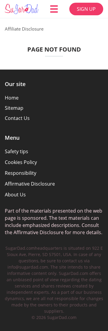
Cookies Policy (21, 162)
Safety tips (16, 151)
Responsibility (20, 173)
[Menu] (54, 9)
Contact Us (17, 118)
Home (12, 97)
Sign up (86, 9)
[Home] (21, 9)
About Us (15, 194)
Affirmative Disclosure (30, 183)
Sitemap (14, 108)
